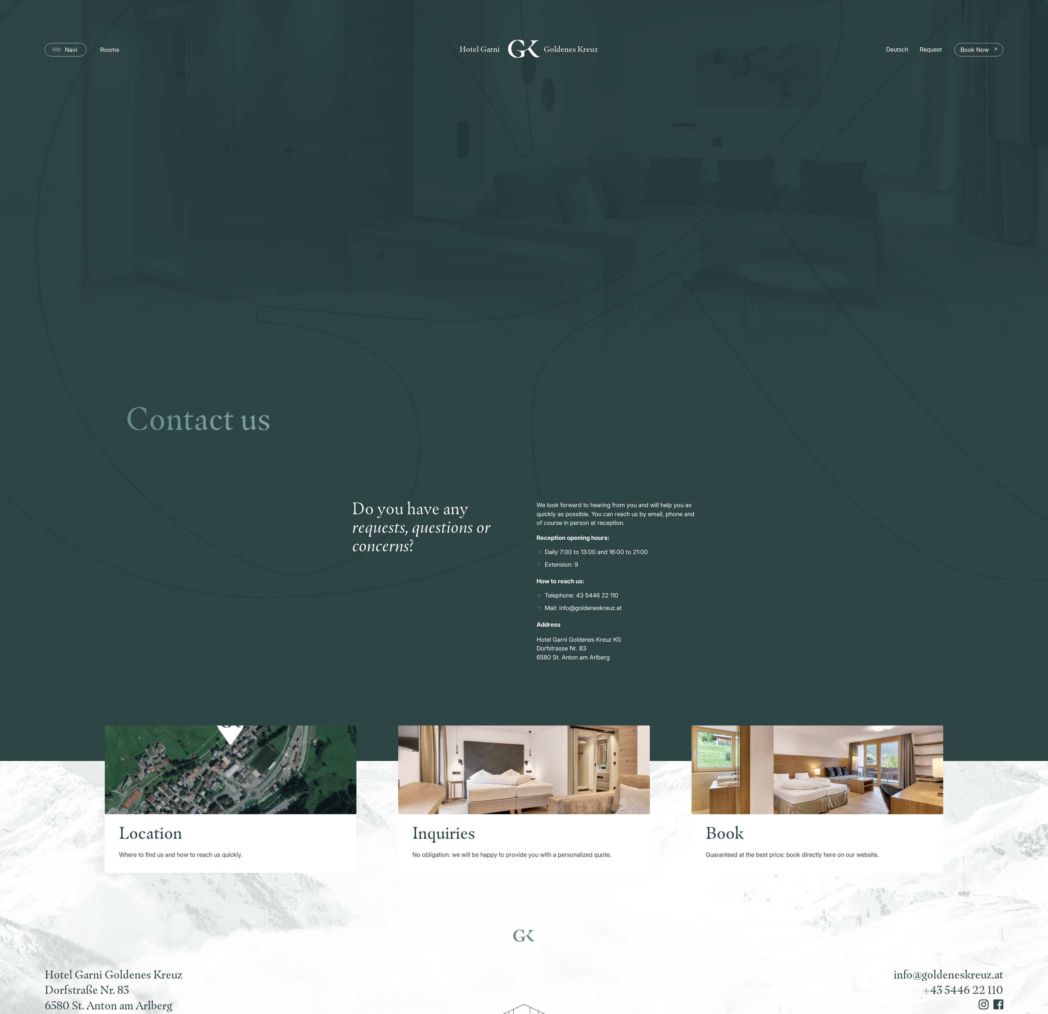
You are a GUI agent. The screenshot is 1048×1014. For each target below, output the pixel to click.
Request (931, 49)
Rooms (109, 49)
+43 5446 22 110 (963, 990)
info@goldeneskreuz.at (948, 975)
